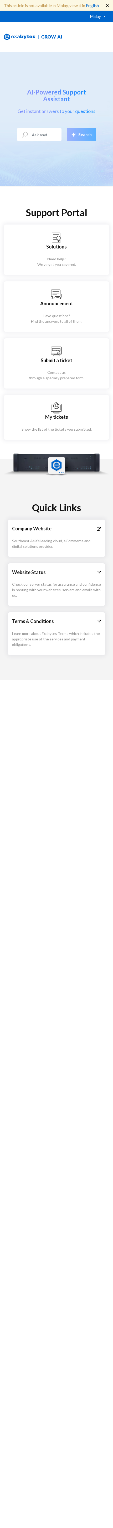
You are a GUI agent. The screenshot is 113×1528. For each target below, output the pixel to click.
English (92, 5)
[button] (103, 34)
